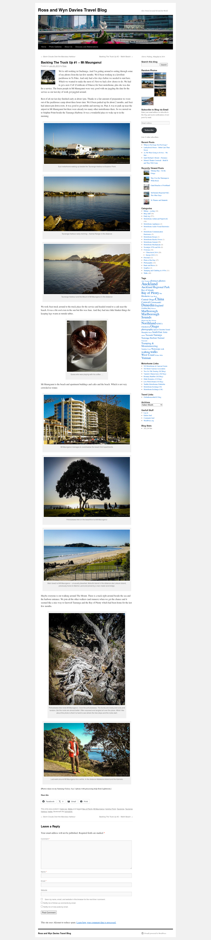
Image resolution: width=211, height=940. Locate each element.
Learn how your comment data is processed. (96, 922)
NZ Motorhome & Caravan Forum (155, 366)
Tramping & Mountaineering (149, 345)
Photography (148, 262)
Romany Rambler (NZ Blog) (153, 376)
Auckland (149, 283)
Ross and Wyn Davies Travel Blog (72, 10)
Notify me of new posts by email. (55, 906)
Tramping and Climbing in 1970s (155, 270)
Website (44, 890)
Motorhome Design (150, 237)
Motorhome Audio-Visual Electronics (156, 226)
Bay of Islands (147, 290)
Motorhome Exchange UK (153, 387)
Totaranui (144, 341)
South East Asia (159, 332)
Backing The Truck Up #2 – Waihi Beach (116, 56)
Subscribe (149, 130)
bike (160, 293)
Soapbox (147, 268)
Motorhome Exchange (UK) (153, 389)
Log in (146, 413)
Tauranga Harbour (149, 337)
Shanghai (144, 332)
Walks (70, 809)
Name (44, 871)
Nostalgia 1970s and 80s (152, 247)
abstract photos (157, 280)
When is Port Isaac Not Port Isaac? (155, 145)
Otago (154, 326)
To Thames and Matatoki (159, 200)
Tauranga (120, 809)
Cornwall (145, 302)
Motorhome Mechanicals (152, 244)
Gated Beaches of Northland (160, 185)
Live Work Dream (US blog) (153, 381)
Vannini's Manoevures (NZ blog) (155, 374)
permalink (68, 811)
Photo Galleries (55, 46)
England (159, 305)
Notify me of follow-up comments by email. (59, 903)
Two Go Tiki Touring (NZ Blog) (155, 371)
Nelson (154, 320)
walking (145, 352)
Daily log (63, 809)
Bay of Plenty (87, 809)
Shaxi (150, 332)
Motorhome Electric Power (153, 239)
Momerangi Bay (146, 320)
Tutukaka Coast (146, 349)
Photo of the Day (149, 260)
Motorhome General (150, 242)
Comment (45, 839)
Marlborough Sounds (150, 315)
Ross (64, 66)
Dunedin (147, 304)
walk (162, 349)
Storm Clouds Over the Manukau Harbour (58, 56)
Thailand (160, 338)
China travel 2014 (152, 252)
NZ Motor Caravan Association (154, 368)
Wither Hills (159, 355)
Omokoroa (145, 326)
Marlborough (149, 311)
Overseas (147, 250)
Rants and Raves (149, 265)
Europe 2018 (150, 255)
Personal (147, 257)
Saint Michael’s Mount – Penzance (155, 158)
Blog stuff (147, 213)
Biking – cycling (149, 211)
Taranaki (149, 335)
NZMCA (159, 323)
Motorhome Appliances (152, 224)
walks (50, 811)
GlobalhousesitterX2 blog (152, 397)
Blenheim (145, 296)
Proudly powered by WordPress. (155, 933)
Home (43, 46)
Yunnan (146, 358)
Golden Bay (146, 308)
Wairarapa (155, 348)
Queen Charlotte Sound (161, 329)
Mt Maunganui (98, 809)
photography (147, 329)
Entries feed (148, 415)
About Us (68, 46)
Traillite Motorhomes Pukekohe (154, 384)
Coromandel (156, 302)
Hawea (153, 308)
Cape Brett (153, 296)
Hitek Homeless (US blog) (153, 379)
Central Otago (148, 299)
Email (44, 881)
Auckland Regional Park (155, 287)
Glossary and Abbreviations (86, 46)
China (159, 298)
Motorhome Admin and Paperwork (156, 218)
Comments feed (149, 418)
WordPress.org (149, 420)
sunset (143, 335)
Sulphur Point (110, 809)
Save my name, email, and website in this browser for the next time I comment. (75, 899)
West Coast (148, 355)
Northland (148, 323)
